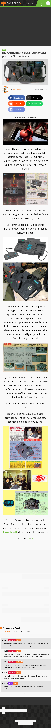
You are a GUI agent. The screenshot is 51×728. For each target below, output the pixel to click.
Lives (29, 631)
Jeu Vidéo (29, 3)
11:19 (23, 686)
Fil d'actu (6, 631)
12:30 (26, 654)
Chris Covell (10, 532)
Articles (15, 631)
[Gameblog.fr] (10, 3)
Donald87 (17, 89)
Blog (4, 50)
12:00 (25, 664)
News (23, 631)
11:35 (26, 675)
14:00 (26, 643)
